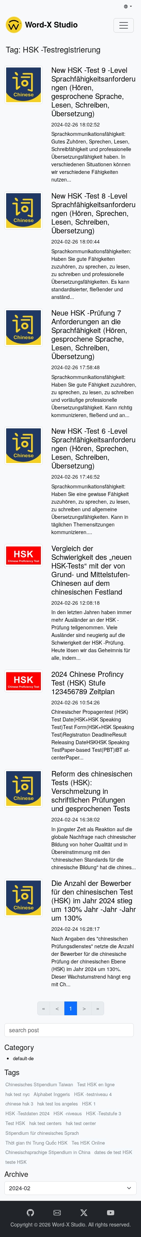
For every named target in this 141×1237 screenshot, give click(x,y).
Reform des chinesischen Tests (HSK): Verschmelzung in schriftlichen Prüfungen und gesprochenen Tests (91, 790)
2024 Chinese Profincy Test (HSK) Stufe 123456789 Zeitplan (87, 682)
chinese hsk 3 (19, 1103)
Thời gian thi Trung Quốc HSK (36, 1142)
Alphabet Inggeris (52, 1094)
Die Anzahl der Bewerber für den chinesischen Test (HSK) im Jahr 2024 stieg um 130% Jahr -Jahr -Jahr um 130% (93, 900)
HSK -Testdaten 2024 (27, 1113)
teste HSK (16, 1161)
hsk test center (81, 1123)
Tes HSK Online (88, 1142)
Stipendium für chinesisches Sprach (42, 1132)
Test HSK (15, 1123)
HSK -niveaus (68, 1113)
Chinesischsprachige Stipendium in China (47, 1152)
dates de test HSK (113, 1152)
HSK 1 (89, 1103)
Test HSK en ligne (96, 1084)
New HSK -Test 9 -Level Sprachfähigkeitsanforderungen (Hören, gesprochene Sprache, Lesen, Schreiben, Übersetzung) (93, 91)
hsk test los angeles (57, 1103)
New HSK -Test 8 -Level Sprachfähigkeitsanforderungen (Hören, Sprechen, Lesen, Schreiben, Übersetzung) (93, 213)
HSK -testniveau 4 (93, 1094)
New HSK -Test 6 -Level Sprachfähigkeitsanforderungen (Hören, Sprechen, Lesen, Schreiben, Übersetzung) (93, 448)
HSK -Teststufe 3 (103, 1113)
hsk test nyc (17, 1094)
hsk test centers (45, 1123)
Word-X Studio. (70, 1224)
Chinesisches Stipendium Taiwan (39, 1084)
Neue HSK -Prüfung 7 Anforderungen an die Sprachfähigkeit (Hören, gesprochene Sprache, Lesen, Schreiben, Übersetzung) (89, 334)
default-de (23, 1058)
